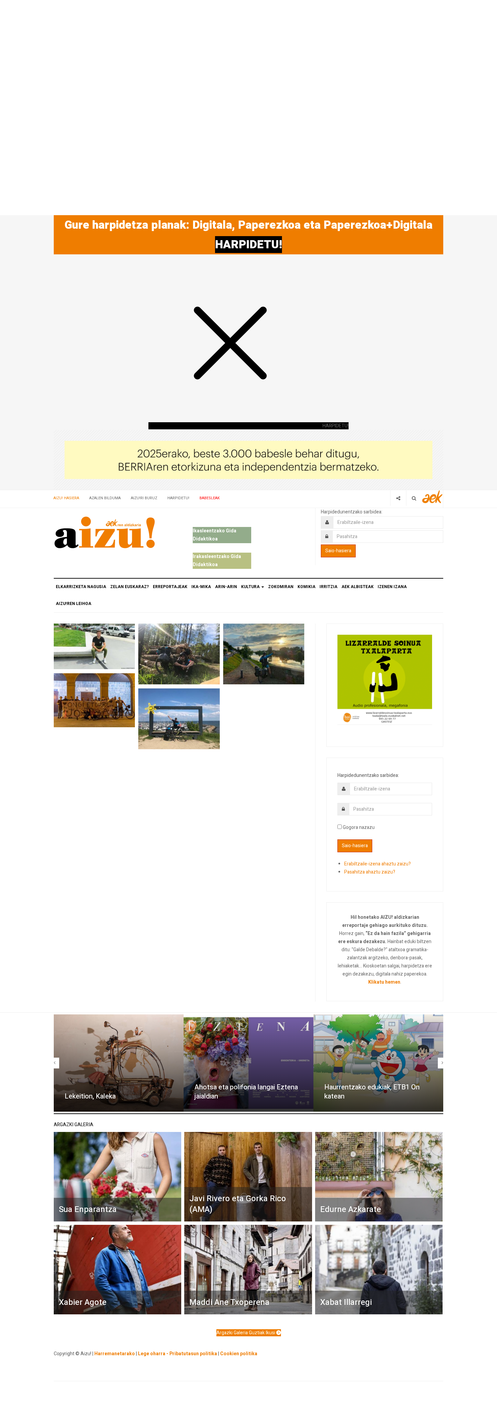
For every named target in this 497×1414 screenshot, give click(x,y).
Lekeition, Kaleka (90, 1096)
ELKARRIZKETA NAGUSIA (81, 587)
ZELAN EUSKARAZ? (129, 587)
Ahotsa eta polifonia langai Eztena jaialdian (246, 1091)
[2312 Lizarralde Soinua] (384, 679)
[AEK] (432, 496)
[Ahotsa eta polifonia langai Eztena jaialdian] (248, 1063)
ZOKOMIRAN (280, 587)
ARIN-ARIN (226, 587)
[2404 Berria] (248, 459)
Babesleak (209, 498)
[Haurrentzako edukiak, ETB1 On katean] (378, 1063)
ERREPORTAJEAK (170, 587)
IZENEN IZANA (392, 587)
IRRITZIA (328, 587)
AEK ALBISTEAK (357, 587)
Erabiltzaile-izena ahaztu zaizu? (377, 863)
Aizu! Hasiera (66, 498)
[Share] (398, 498)
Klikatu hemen (384, 982)
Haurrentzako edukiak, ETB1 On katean (372, 1091)
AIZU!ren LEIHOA (73, 604)
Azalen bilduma (105, 498)
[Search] (414, 498)
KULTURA (251, 587)
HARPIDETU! (248, 244)
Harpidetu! (178, 498)
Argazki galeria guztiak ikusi (246, 1332)
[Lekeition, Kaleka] (119, 1063)
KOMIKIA (306, 587)
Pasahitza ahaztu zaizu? (369, 872)
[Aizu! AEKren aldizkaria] (104, 532)
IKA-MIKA (201, 587)
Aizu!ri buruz (144, 498)
